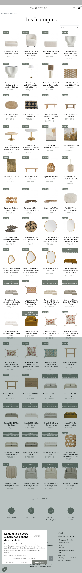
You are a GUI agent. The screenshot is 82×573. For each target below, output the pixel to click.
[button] (4, 569)
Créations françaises (11, 516)
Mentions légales (65, 560)
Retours (61, 547)
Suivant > (45, 499)
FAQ (60, 545)
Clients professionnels (66, 550)
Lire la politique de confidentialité (15, 555)
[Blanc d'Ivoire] (38, 8)
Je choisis (24, 562)
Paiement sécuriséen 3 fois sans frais (50, 518)
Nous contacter (64, 542)
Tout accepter (39, 562)
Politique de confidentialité (68, 558)
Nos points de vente (66, 540)
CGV (60, 553)
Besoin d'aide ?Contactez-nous (71, 517)
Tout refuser (10, 562)
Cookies (62, 555)
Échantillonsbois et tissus (31, 516)
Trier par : (54, 28)
